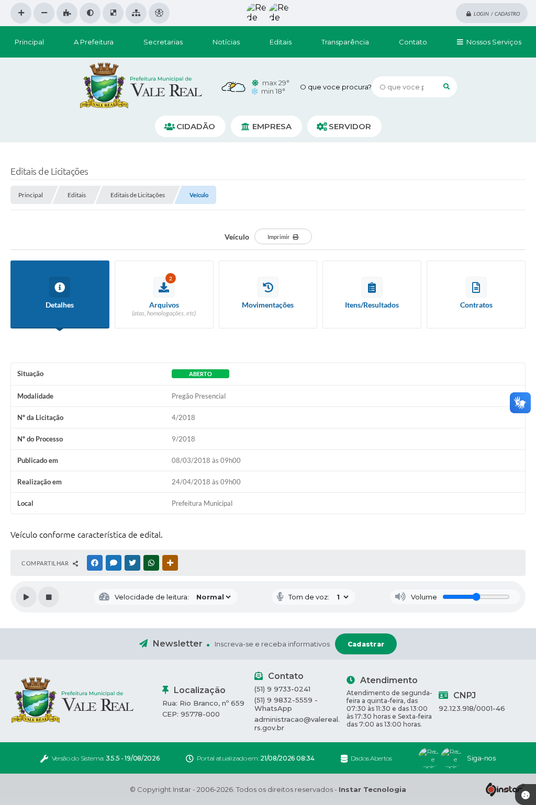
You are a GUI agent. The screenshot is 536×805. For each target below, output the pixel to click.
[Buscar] (446, 86)
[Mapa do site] (136, 13)
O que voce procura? (336, 87)
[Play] (26, 596)
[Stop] (48, 596)
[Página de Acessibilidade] (159, 13)
